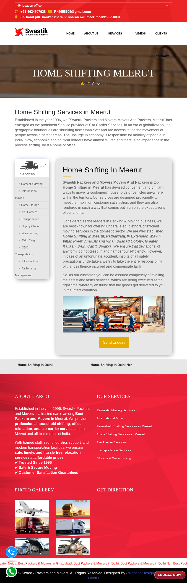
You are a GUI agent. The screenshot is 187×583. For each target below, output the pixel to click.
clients (161, 33)
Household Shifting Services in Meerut (124, 426)
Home (70, 33)
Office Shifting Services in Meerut (121, 434)
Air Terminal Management (25, 272)
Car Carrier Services (111, 442)
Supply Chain (30, 226)
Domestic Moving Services (116, 410)
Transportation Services (114, 450)
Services (115, 33)
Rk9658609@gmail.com (72, 11)
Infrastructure (29, 261)
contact (162, 56)
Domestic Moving (32, 184)
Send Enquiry (114, 342)
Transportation (30, 219)
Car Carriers (29, 212)
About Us (91, 33)
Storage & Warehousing (114, 458)
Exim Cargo (28, 240)
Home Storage (30, 205)
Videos (140, 33)
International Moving (26, 195)
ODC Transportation (24, 251)
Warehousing (30, 233)
